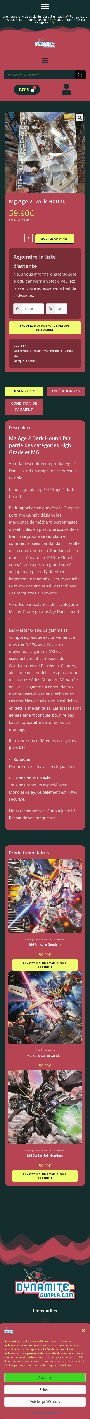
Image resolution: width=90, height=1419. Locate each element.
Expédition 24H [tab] (66, 391)
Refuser (45, 1389)
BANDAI (31, 361)
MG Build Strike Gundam (45, 1055)
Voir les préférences (45, 1401)
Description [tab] (23, 391)
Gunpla (68, 351)
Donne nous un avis (31, 778)
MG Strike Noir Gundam (45, 1155)
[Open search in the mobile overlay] (45, 74)
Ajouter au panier (55, 239)
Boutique (21, 759)
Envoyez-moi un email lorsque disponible (45, 327)
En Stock (37, 1050)
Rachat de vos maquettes (32, 817)
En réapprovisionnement (46, 351)
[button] (83, 1331)
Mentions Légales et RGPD (45, 1413)
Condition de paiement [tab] (24, 406)
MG (15, 356)
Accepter (45, 1377)
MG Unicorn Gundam (45, 944)
